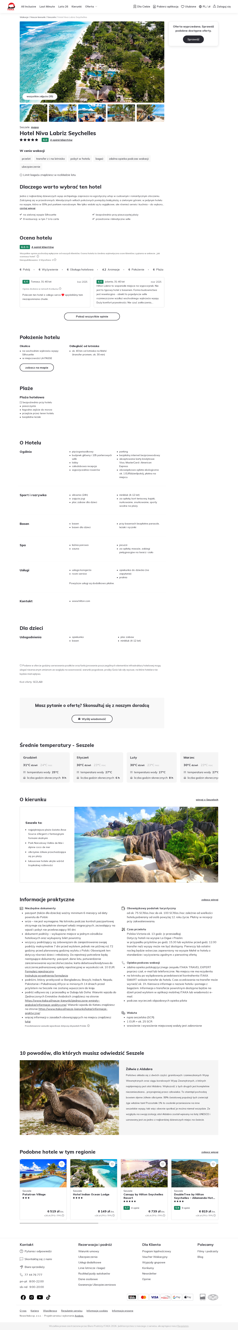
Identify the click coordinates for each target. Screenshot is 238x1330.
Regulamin (183, 1326)
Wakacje (24, 17)
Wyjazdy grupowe (153, 1262)
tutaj (27, 1021)
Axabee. (79, 1315)
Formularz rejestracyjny (39, 971)
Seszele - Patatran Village (35, 1160)
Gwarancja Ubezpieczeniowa (97, 1284)
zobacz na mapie (36, 367)
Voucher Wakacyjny (155, 1257)
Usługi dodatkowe (89, 1262)
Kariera (35, 1310)
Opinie (146, 1279)
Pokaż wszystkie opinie (92, 316)
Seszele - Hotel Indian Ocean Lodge (91, 1160)
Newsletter (149, 1273)
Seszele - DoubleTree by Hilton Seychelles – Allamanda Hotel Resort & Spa (193, 1164)
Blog (200, 1257)
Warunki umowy (88, 1251)
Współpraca (50, 1310)
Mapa (35, 127)
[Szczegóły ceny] (63, 1215)
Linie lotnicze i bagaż (91, 1268)
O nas (23, 1310)
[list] (38, 256)
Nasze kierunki (37, 17)
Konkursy (148, 1268)
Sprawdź (193, 39)
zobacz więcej (209, 899)
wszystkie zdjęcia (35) (40, 96)
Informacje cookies (97, 1310)
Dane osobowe (88, 1279)
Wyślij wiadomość (94, 719)
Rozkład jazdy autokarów (94, 1273)
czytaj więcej (27, 208)
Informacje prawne (122, 1310)
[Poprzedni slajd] (20, 1097)
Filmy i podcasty (207, 1251)
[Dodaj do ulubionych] (62, 1164)
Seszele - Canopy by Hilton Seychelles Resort (142, 1162)
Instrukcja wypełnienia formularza (46, 975)
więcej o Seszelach (207, 799)
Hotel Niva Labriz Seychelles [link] (72, 17)
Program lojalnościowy (156, 1251)
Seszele (51, 17)
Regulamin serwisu (71, 1310)
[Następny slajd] (164, 269)
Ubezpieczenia (87, 1257)
